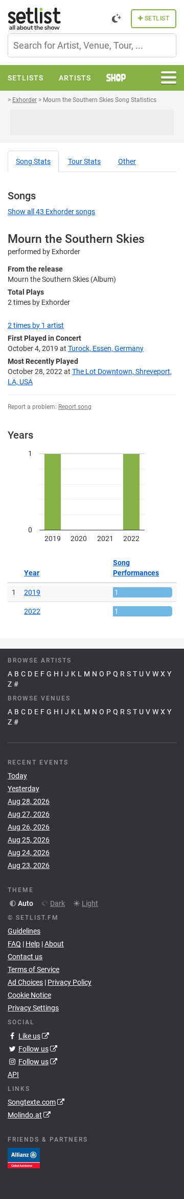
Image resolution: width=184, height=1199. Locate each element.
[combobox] (92, 45)
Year (31, 573)
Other (127, 161)
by (36, 325)
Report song (74, 406)
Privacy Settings (33, 1008)
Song (33, 161)
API (13, 1074)
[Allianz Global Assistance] (24, 1157)
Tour (84, 161)
